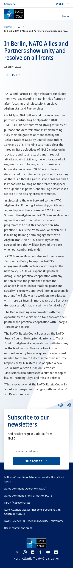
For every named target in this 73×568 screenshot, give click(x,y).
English (11, 75)
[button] (62, 4)
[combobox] (62, 4)
